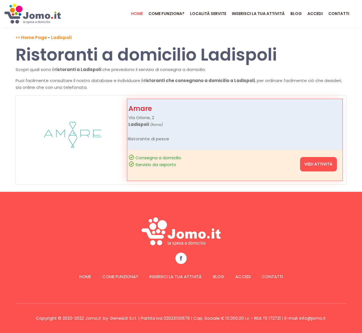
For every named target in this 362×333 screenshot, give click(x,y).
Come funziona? (166, 13)
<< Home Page (31, 37)
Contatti (338, 13)
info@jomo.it (312, 318)
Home (137, 13)
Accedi (315, 13)
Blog (296, 13)
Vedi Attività (318, 164)
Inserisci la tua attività (258, 13)
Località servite (208, 13)
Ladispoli (61, 37)
